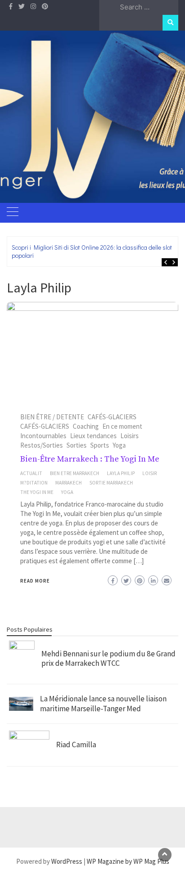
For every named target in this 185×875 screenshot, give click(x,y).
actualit (31, 473)
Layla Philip (121, 473)
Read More (35, 581)
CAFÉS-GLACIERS (112, 417)
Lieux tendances (93, 435)
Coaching (86, 426)
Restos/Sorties (41, 445)
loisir (149, 473)
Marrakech (68, 483)
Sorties (76, 445)
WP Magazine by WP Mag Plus (128, 861)
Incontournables (43, 435)
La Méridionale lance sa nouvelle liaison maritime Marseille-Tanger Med (103, 703)
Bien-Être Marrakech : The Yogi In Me (89, 459)
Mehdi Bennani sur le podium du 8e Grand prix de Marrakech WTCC (108, 659)
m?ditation (34, 483)
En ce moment (122, 426)
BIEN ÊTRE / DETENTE (52, 417)
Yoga (119, 445)
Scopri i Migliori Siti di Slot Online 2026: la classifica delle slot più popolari (97, 251)
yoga (67, 492)
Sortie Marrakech (111, 483)
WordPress (66, 861)
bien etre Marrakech (74, 473)
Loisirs (129, 435)
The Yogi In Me (36, 492)
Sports (99, 445)
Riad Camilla (76, 744)
